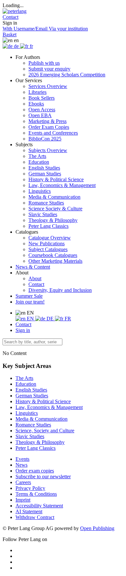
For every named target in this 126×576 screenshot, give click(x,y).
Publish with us (44, 63)
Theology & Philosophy (53, 220)
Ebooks (36, 103)
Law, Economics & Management (62, 185)
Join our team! (30, 302)
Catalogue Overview (49, 237)
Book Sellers (41, 98)
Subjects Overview (47, 150)
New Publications (46, 243)
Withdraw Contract (35, 517)
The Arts (37, 156)
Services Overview (47, 86)
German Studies (44, 173)
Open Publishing (97, 528)
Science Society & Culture (55, 208)
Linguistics (39, 191)
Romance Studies (46, 202)
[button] (10, 17)
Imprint (23, 500)
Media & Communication (54, 197)
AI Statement (29, 511)
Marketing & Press (47, 121)
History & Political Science (56, 179)
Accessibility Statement (39, 505)
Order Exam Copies (48, 127)
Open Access (41, 109)
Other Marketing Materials (55, 261)
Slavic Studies (42, 214)
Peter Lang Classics (48, 226)
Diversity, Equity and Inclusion (60, 290)
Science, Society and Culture (45, 430)
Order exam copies (35, 470)
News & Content (33, 267)
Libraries (37, 92)
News (21, 465)
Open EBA (40, 115)
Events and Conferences (53, 133)
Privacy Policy (30, 488)
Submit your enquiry (49, 69)
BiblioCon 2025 (44, 138)
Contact (36, 284)
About (34, 278)
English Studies (44, 168)
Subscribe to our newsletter (43, 476)
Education (38, 162)
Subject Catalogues (48, 249)
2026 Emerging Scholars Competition (66, 74)
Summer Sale (29, 296)
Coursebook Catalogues (52, 255)
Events (22, 459)
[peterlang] (14, 11)
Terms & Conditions (36, 494)
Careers (23, 482)
